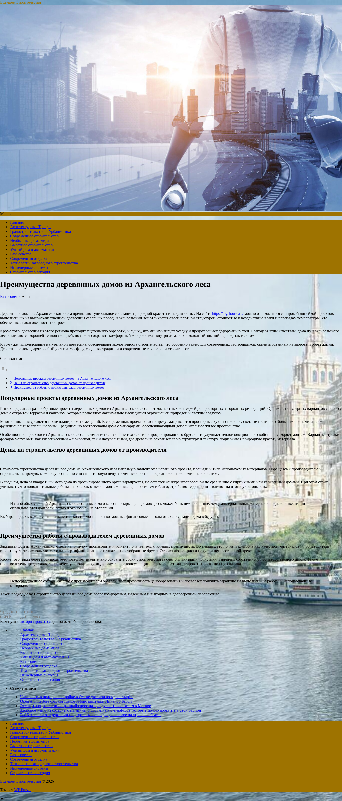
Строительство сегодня (30, 272)
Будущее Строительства (20, 2)
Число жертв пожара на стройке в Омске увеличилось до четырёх (76, 697)
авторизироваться (35, 621)
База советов (21, 254)
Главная (17, 222)
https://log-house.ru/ (227, 313)
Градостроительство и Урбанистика (40, 231)
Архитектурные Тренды (30, 227)
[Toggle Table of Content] (4, 370)
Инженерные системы (29, 267)
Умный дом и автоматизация (34, 249)
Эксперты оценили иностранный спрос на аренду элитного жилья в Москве (85, 706)
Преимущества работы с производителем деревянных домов (59, 387)
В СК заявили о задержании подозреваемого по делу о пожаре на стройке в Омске (90, 715)
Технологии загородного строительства (44, 263)
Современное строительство (34, 236)
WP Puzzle (22, 790)
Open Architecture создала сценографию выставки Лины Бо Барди (76, 701)
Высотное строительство (31, 245)
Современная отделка (28, 258)
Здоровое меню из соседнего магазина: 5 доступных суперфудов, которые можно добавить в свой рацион (110, 710)
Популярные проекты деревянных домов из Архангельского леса (62, 378)
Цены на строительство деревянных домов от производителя (59, 383)
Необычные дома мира (29, 240)
